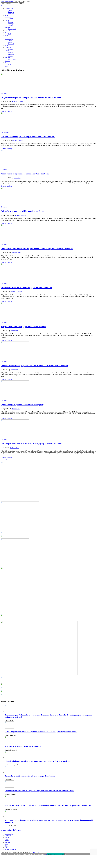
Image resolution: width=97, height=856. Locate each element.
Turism (10, 25)
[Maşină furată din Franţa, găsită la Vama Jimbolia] (15, 320)
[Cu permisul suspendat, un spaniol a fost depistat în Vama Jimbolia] (15, 91)
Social (6, 32)
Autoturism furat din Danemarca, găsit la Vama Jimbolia (26, 287)
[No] (65, 854)
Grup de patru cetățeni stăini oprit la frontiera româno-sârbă (28, 136)
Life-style (11, 24)
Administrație (9, 8)
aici (46, 854)
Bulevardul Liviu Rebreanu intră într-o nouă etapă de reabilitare (30, 776)
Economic (11, 13)
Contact (7, 847)
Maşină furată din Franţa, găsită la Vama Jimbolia (23, 326)
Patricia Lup (17, 178)
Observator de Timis (11, 830)
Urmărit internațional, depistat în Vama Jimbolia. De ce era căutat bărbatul (34, 365)
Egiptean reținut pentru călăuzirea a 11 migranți (22, 404)
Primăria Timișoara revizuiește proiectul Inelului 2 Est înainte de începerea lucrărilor (37, 761)
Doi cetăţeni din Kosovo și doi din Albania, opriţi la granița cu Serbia (31, 443)
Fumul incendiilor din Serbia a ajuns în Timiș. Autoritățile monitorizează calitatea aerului (39, 791)
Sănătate (7, 30)
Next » (5, 459)
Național (7, 27)
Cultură (7, 20)
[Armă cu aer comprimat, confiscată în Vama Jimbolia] (15, 168)
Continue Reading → (7, 111)
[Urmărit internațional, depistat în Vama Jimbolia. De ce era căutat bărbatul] (15, 360)
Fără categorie (5, 132)
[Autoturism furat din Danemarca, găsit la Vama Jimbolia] (15, 281)
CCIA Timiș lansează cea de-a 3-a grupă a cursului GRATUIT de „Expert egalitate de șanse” (41, 732)
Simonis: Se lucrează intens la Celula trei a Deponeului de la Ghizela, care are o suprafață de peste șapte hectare (48, 805)
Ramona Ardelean (17, 101)
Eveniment (8, 17)
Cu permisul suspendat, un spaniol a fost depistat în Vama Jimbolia (31, 97)
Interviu (10, 22)
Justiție (10, 10)
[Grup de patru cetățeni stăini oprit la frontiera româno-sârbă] (15, 130)
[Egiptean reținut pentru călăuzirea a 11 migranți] (15, 399)
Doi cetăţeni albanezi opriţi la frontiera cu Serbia (23, 211)
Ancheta (10, 18)
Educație (11, 12)
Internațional (12, 29)
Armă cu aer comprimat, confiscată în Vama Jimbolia (25, 174)
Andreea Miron (16, 252)
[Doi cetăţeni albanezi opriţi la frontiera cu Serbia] (15, 205)
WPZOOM (36, 852)
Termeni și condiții (10, 849)
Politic (6, 15)
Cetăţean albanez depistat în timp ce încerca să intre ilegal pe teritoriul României (37, 248)
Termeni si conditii (59, 854)
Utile (9, 34)
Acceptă (50, 854)
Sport (6, 35)
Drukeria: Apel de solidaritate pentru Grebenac (23, 746)
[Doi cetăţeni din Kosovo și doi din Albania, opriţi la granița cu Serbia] (15, 438)
